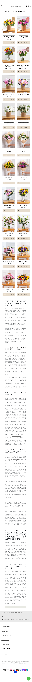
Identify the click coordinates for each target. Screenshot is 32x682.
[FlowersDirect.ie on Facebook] (6, 649)
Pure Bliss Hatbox (9, 122)
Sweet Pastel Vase (9, 205)
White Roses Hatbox (23, 122)
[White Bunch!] (23, 139)
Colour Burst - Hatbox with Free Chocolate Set (9, 36)
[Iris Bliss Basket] (23, 251)
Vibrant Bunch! (9, 177)
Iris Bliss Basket (23, 261)
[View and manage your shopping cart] (30, 6)
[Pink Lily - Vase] (8, 223)
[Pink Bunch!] (8, 139)
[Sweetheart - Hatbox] (8, 84)
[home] (29, 6)
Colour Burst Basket (23, 289)
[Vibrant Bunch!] (8, 167)
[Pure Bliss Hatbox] (8, 111)
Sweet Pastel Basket (8, 261)
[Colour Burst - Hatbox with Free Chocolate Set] (8, 24)
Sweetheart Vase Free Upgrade (23, 66)
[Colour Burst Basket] (23, 279)
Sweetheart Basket (8, 289)
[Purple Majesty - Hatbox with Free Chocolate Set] (23, 24)
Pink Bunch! (9, 150)
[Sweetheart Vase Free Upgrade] (23, 55)
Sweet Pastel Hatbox (23, 94)
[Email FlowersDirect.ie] (9, 649)
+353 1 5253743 (8, 656)
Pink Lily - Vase (9, 233)
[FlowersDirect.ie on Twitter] (4, 649)
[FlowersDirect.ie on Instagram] (8, 649)
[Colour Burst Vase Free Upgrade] (8, 55)
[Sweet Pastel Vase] (8, 195)
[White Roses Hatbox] (23, 111)
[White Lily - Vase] (23, 223)
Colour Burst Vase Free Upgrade (9, 66)
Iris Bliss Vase (23, 205)
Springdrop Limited (13, 661)
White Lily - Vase (23, 233)
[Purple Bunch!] (23, 167)
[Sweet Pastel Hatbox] (23, 84)
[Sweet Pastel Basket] (8, 251)
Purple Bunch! (23, 177)
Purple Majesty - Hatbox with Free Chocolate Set (23, 36)
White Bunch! (23, 150)
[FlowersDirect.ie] (16, 6)
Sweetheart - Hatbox (9, 94)
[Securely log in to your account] (27, 6)
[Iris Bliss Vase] (23, 195)
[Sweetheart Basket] (8, 279)
